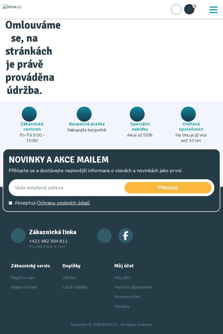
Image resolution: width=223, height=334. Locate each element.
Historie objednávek (133, 287)
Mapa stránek (24, 287)
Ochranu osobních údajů (63, 203)
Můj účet (122, 278)
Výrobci (70, 278)
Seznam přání (127, 297)
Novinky (121, 307)
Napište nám (23, 278)
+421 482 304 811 (48, 241)
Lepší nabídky (75, 287)
